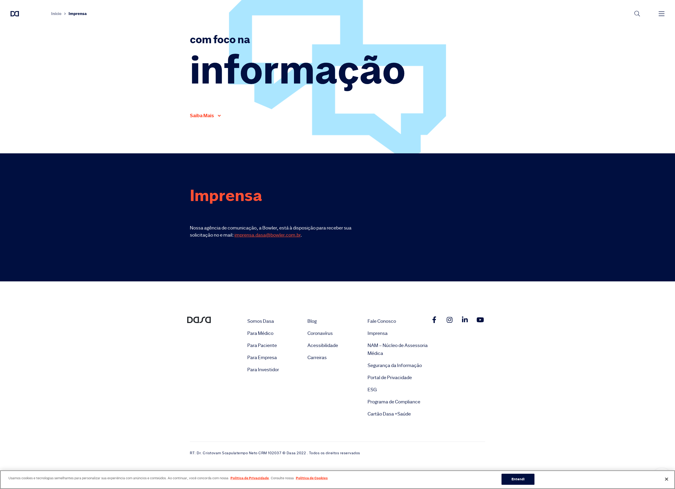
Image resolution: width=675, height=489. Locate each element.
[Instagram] (449, 319)
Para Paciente (262, 345)
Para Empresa (262, 357)
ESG (372, 390)
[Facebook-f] (434, 319)
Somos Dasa (260, 321)
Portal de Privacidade (390, 377)
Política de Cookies (312, 478)
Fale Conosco (382, 321)
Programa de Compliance (394, 402)
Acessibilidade (322, 345)
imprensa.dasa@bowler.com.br (267, 235)
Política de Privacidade (249, 478)
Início (56, 13)
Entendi (518, 479)
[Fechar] (666, 479)
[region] (337, 479)
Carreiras (317, 357)
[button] (205, 115)
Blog (312, 321)
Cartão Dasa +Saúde (389, 414)
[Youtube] (480, 319)
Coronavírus (320, 333)
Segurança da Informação (395, 365)
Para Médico (260, 333)
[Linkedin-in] (464, 319)
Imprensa (378, 333)
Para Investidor (263, 369)
